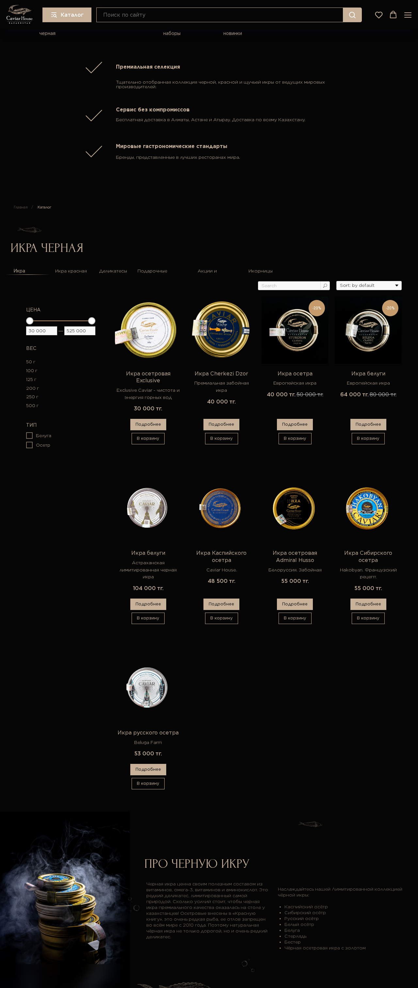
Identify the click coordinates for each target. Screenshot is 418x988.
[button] (379, 15)
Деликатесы (113, 270)
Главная (21, 207)
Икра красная (71, 270)
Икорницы (261, 270)
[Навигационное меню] (407, 14)
